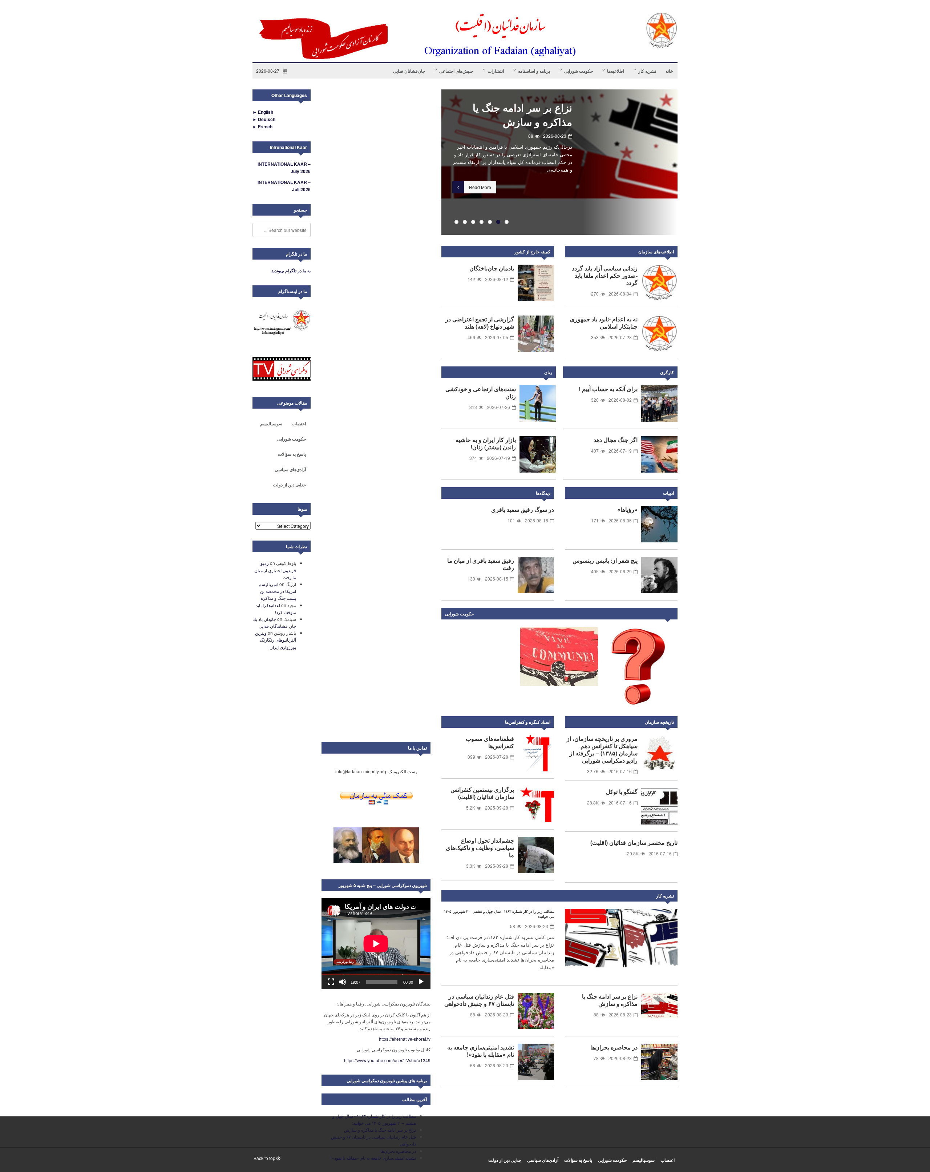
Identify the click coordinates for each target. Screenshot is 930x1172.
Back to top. (264, 1158)
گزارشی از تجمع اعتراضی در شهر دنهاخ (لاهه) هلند (479, 322)
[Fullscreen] (331, 982)
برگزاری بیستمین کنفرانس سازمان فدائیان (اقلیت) (482, 793)
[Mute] (342, 982)
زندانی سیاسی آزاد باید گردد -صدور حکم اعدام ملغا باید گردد (605, 275)
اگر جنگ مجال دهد (616, 440)
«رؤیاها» (627, 509)
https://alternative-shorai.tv (404, 1039)
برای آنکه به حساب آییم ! (608, 389)
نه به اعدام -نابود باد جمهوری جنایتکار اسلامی (604, 322)
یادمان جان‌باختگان (491, 268)
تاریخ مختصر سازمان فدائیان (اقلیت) (634, 842)
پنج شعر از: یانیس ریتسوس (605, 560)
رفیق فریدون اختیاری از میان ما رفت (275, 570)
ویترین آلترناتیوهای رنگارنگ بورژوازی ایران (275, 640)
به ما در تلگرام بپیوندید (291, 270)
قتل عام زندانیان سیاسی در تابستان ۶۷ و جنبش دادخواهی (514, 121)
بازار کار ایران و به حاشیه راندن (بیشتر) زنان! (486, 443)
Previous (430, 162)
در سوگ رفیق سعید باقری (522, 509)
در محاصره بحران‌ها (614, 1047)
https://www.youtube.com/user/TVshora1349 (387, 1060)
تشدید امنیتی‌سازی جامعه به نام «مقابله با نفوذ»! (480, 1051)
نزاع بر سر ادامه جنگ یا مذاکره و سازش (610, 1000)
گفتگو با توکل (622, 791)
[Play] (421, 982)
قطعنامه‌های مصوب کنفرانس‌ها (490, 742)
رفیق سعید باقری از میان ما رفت (480, 564)
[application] (376, 943)
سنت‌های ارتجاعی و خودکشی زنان (480, 392)
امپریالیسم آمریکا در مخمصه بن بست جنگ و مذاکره (277, 591)
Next (670, 615)
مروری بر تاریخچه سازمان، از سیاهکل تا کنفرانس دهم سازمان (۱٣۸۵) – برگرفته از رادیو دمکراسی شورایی (602, 749)
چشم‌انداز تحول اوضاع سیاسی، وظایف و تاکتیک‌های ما (480, 847)
